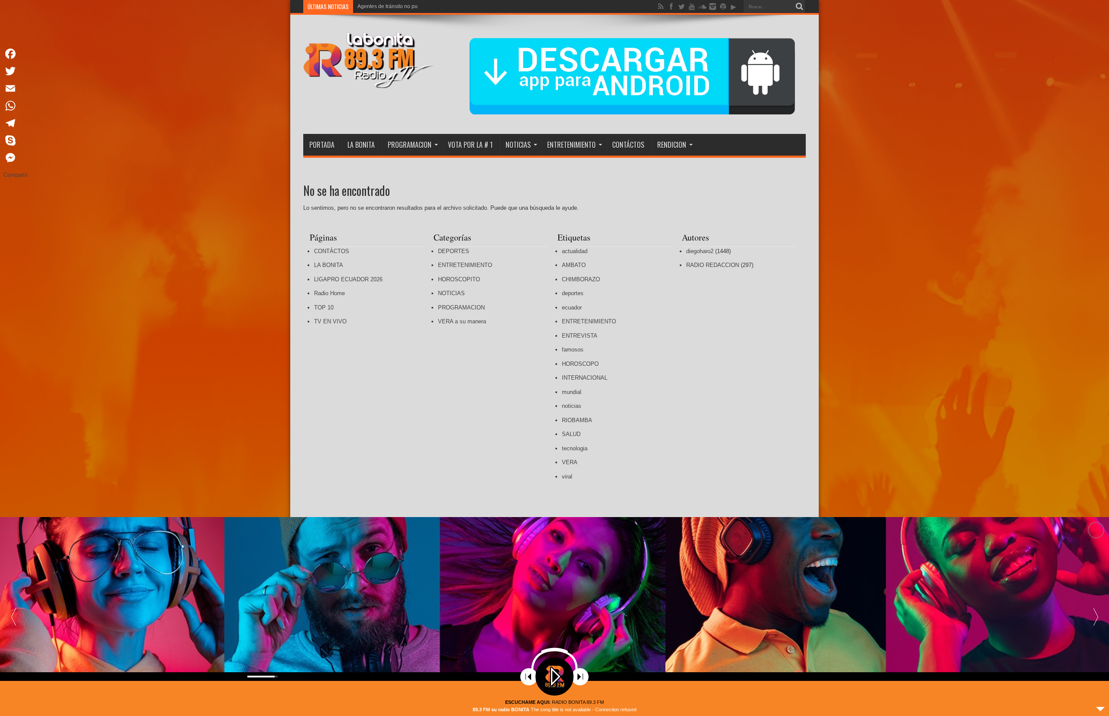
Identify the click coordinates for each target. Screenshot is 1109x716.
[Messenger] (15, 157)
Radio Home (329, 293)
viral (567, 476)
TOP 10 (324, 307)
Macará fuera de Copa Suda (390, 6)
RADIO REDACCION (712, 265)
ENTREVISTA (579, 335)
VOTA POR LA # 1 (470, 145)
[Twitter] (15, 71)
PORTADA (321, 145)
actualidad (574, 251)
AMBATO (574, 265)
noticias (571, 406)
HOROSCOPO (580, 364)
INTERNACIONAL (584, 377)
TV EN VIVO (330, 321)
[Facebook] (15, 53)
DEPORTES (453, 251)
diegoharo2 (699, 251)
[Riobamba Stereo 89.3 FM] (368, 82)
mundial (571, 392)
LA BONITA (361, 145)
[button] (1095, 616)
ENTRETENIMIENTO (571, 145)
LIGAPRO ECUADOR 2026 (348, 279)
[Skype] (15, 140)
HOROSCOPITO (459, 279)
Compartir (15, 175)
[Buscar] (799, 6)
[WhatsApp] (15, 105)
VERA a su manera (462, 321)
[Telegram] (15, 123)
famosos (573, 349)
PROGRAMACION (409, 145)
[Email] (15, 88)
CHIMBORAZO (581, 279)
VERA (569, 462)
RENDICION (671, 145)
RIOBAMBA (577, 420)
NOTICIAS (518, 145)
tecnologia (574, 448)
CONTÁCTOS (628, 145)
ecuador (572, 307)
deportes (573, 293)
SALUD (571, 434)
